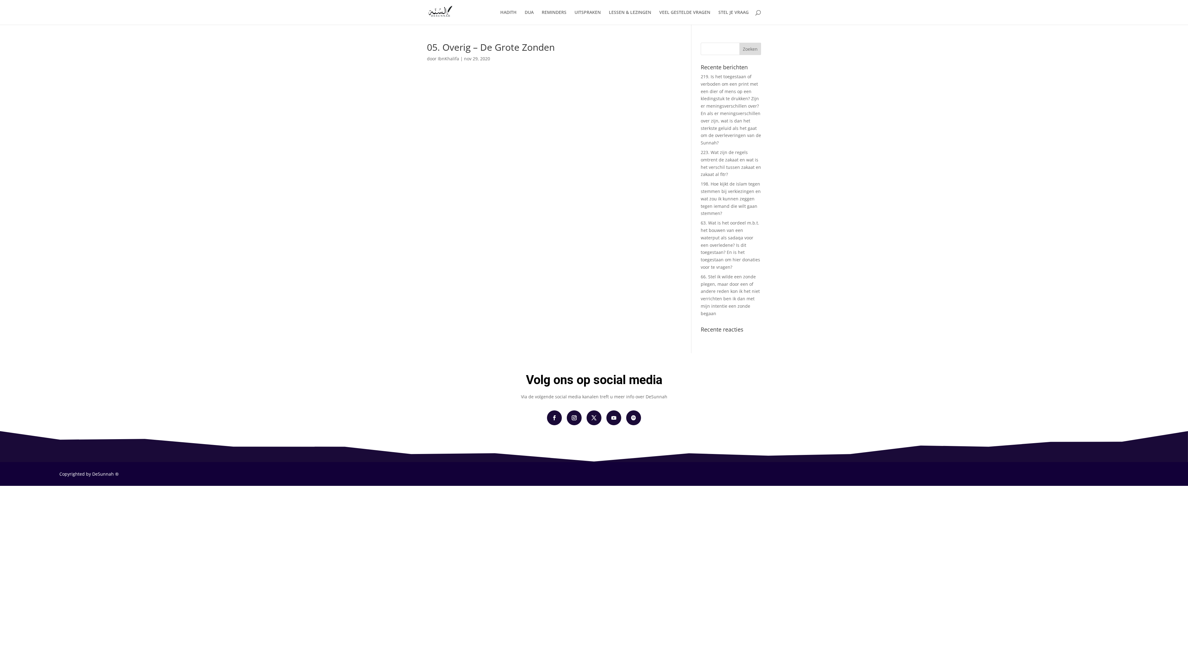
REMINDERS (554, 12)
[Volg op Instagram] (574, 417)
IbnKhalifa (448, 59)
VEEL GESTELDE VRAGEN (684, 12)
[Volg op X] (594, 417)
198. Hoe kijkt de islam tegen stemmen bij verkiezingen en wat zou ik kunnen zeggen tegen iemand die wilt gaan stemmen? (731, 198)
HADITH (508, 12)
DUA (529, 12)
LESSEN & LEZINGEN (630, 12)
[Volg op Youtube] (613, 417)
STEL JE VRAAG (733, 12)
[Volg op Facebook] (554, 417)
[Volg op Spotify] (633, 417)
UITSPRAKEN (588, 12)
